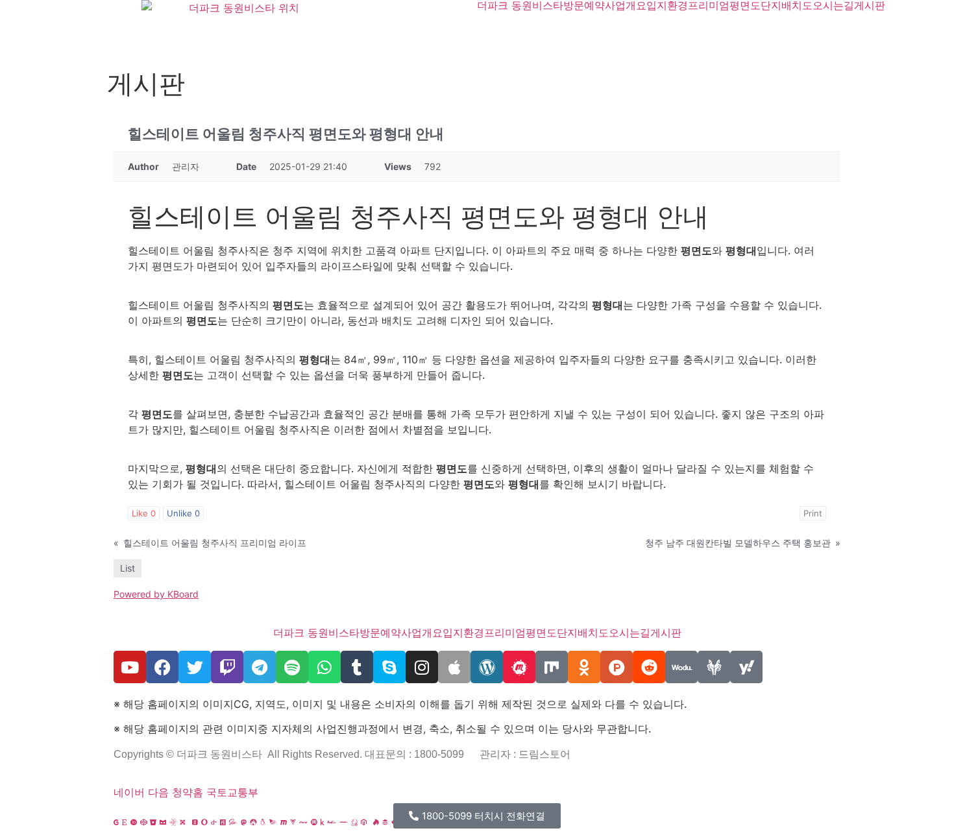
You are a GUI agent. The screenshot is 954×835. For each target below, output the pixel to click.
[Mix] (551, 667)
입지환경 (667, 5)
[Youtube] (130, 667)
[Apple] (454, 667)
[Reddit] (649, 667)
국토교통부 (232, 792)
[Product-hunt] (616, 667)
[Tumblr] (357, 667)
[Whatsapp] (324, 667)
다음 (158, 792)
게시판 (869, 5)
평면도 (745, 5)
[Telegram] (259, 667)
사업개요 (625, 5)
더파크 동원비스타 (520, 5)
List (127, 568)
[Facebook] (162, 667)
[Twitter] (194, 667)
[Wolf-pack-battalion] (714, 667)
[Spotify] (292, 667)
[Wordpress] (487, 667)
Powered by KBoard (156, 593)
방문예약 (584, 5)
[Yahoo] (746, 667)
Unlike (183, 513)
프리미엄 (708, 5)
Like (144, 513)
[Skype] (389, 667)
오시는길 (833, 5)
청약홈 (187, 792)
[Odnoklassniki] (584, 667)
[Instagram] (422, 667)
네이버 (129, 792)
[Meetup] (519, 667)
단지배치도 (787, 5)
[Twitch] (227, 667)
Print (812, 513)
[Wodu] (681, 667)
